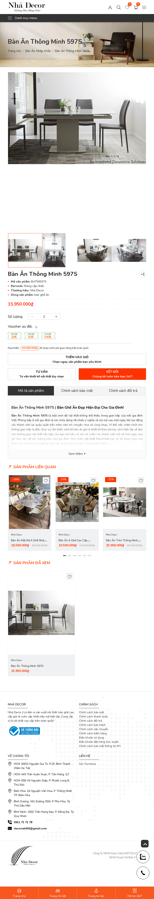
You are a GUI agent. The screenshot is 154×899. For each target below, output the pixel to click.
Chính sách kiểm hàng (93, 733)
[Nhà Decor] (35, 7)
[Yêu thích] (46, 480)
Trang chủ (14, 51)
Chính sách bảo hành (92, 725)
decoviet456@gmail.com (30, 828)
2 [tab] (69, 555)
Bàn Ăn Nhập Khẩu (38, 51)
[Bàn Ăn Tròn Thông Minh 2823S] (124, 502)
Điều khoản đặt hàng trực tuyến (99, 742)
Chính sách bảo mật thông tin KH (100, 746)
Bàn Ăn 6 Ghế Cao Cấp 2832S (73, 542)
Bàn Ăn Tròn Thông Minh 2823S (122, 542)
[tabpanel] (29, 513)
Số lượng (15, 316)
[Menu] (144, 7)
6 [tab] (89, 555)
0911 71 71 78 (23, 822)
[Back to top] (145, 844)
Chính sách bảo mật (91, 712)
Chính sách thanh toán (93, 716)
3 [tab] (74, 555)
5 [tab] (84, 555)
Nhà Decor (16, 534)
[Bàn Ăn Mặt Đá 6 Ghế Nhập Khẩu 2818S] (29, 502)
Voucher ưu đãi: (20, 326)
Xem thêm (75, 453)
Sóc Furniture (87, 764)
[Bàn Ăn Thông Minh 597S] (41, 612)
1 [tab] (64, 555)
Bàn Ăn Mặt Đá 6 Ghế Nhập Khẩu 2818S (28, 542)
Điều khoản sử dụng (91, 738)
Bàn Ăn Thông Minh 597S (29, 416)
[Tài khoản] (110, 7)
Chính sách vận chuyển (93, 729)
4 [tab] (79, 555)
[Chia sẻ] (142, 274)
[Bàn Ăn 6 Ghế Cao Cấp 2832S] (77, 502)
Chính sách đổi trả (90, 721)
